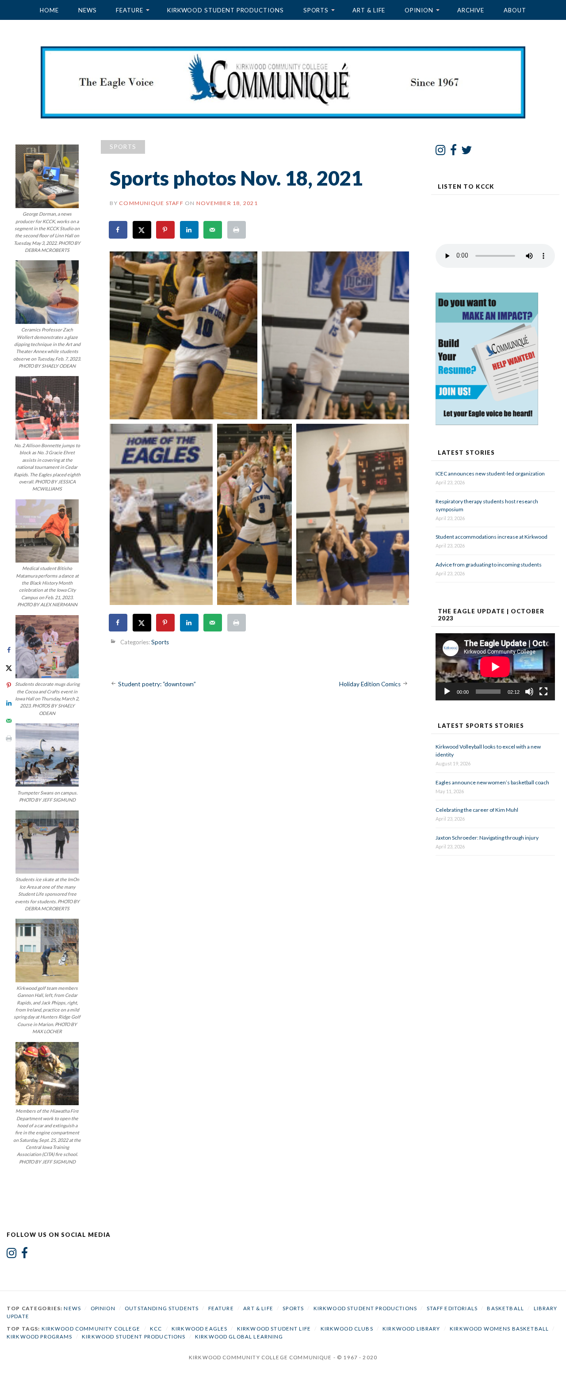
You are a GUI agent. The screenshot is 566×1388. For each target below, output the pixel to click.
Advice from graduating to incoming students (489, 564)
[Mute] (529, 691)
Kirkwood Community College (91, 1328)
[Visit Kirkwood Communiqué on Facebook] (453, 152)
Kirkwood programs (40, 1336)
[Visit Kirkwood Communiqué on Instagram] (441, 152)
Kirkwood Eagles (199, 1328)
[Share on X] (142, 230)
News (87, 10)
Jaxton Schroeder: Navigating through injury (487, 837)
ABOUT (515, 10)
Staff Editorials (452, 1308)
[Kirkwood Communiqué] (283, 82)
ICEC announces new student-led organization (490, 473)
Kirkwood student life (274, 1328)
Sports (316, 10)
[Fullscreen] (543, 691)
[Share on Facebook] (118, 230)
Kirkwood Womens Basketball (499, 1328)
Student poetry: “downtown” (157, 684)
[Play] (447, 691)
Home (49, 10)
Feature (129, 10)
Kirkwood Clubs (347, 1328)
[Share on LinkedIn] (190, 230)
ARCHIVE (470, 10)
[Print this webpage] (237, 230)
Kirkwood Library (411, 1328)
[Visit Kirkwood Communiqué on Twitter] (466, 152)
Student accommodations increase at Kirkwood (492, 536)
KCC (156, 1328)
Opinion (419, 10)
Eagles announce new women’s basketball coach (492, 782)
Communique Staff (151, 203)
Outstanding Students (162, 1308)
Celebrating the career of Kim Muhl (477, 809)
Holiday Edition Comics (370, 684)
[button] (183, 335)
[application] (495, 666)
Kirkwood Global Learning (239, 1336)
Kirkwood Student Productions (225, 10)
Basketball (505, 1308)
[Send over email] (213, 230)
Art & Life (368, 10)
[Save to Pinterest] (166, 230)
